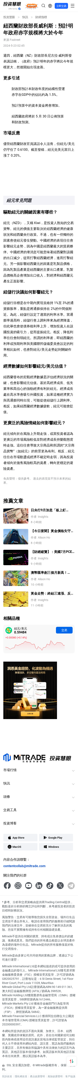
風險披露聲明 (55, 1076)
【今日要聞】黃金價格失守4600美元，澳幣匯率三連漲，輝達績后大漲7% (51, 531)
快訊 (25, 17)
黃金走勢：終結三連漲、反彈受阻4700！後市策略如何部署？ (52, 593)
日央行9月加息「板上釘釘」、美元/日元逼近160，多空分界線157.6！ (52, 510)
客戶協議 (70, 1076)
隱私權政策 (21, 1076)
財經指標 (41, 17)
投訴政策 (7, 1076)
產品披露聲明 (37, 1076)
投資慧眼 (9, 17)
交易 (64, 630)
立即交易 (61, 5)
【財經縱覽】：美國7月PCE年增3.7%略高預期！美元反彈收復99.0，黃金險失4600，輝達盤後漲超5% (53, 551)
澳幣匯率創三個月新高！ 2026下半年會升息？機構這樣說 (51, 572)
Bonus (31, 5)
